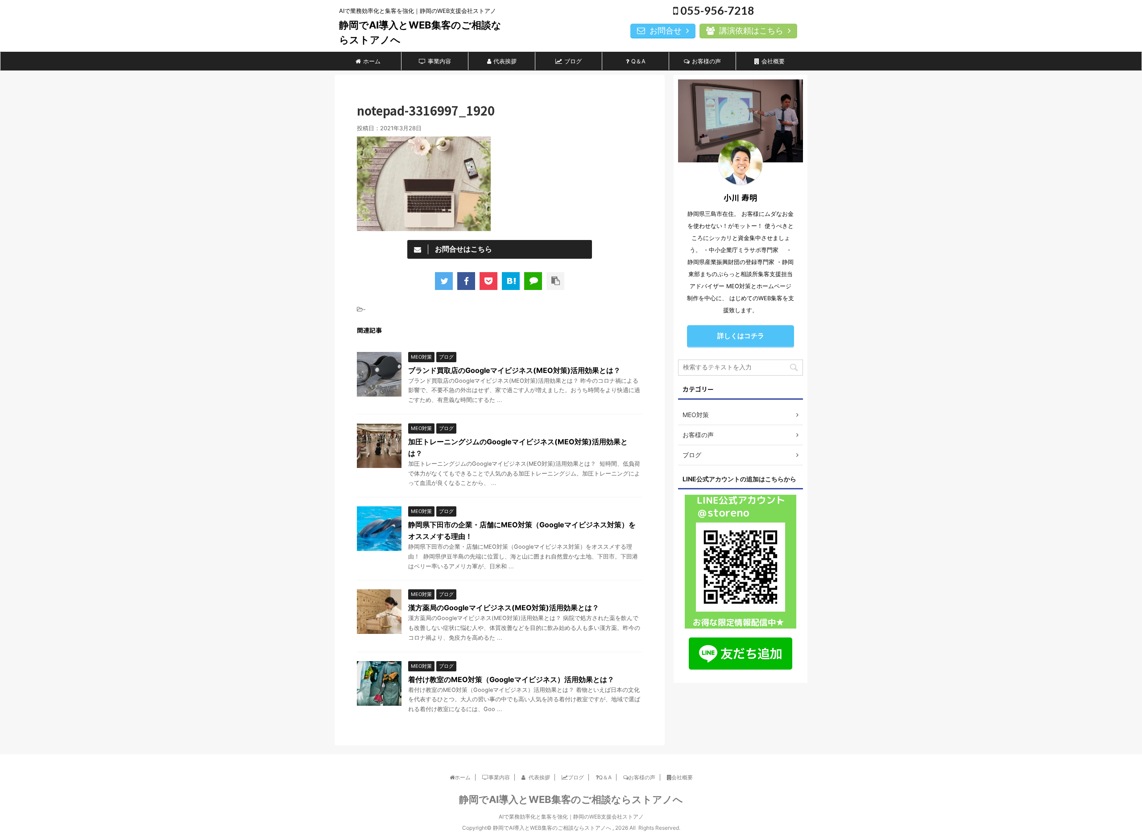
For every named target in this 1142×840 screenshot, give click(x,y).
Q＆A (638, 61)
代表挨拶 (505, 61)
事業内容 (439, 61)
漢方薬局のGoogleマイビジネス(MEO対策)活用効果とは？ (503, 607)
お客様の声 (706, 61)
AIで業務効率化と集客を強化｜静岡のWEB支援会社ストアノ (571, 816)
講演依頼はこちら (751, 30)
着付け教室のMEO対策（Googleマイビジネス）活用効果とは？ (511, 679)
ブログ (573, 61)
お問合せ (666, 30)
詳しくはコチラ (740, 335)
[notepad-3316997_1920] (511, 281)
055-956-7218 (716, 10)
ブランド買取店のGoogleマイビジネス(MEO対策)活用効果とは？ (514, 370)
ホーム (372, 61)
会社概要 (773, 61)
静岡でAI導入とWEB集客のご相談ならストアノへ (571, 799)
